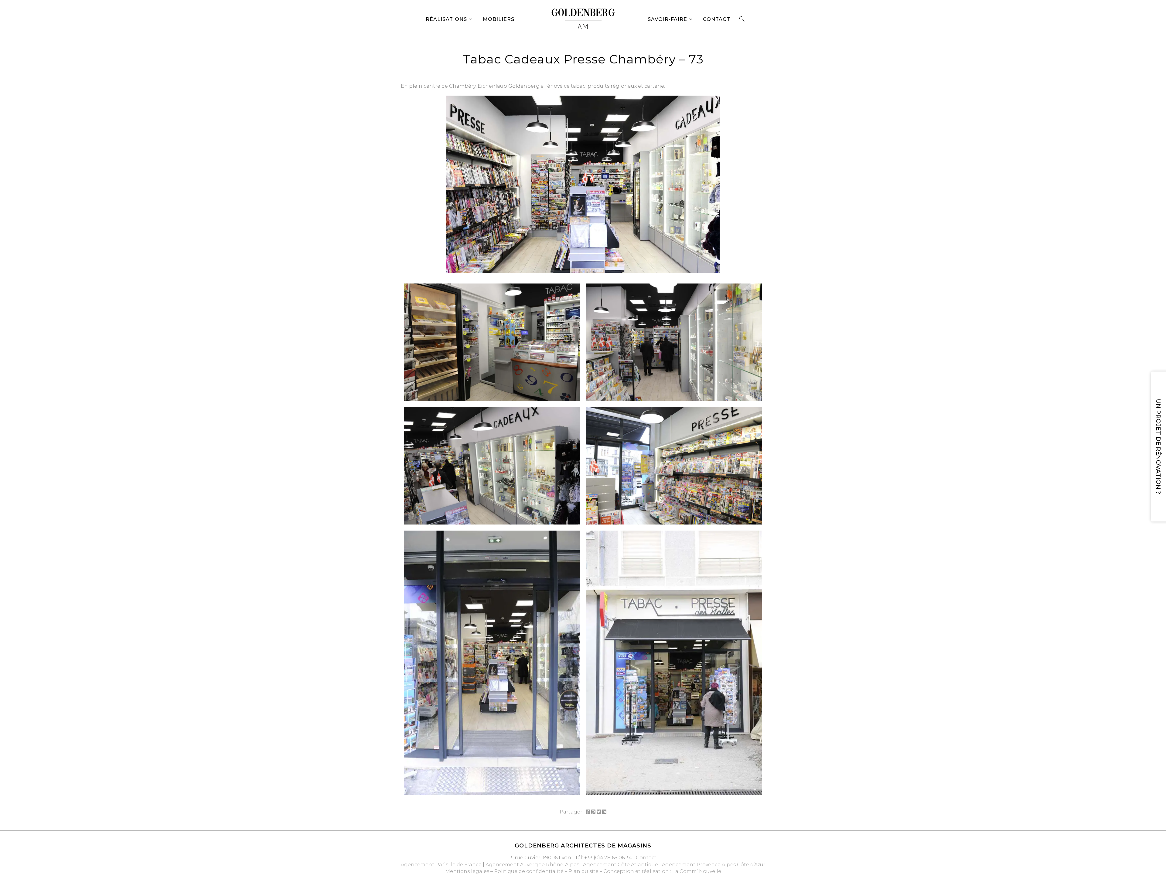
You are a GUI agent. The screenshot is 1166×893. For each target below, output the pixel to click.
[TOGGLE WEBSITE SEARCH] (742, 19)
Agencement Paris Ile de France (441, 865)
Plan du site (583, 871)
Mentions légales (467, 871)
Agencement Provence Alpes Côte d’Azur (713, 865)
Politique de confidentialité (529, 871)
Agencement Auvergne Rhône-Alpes (532, 865)
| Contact (644, 858)
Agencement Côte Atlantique (620, 865)
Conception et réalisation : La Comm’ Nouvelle (662, 871)
